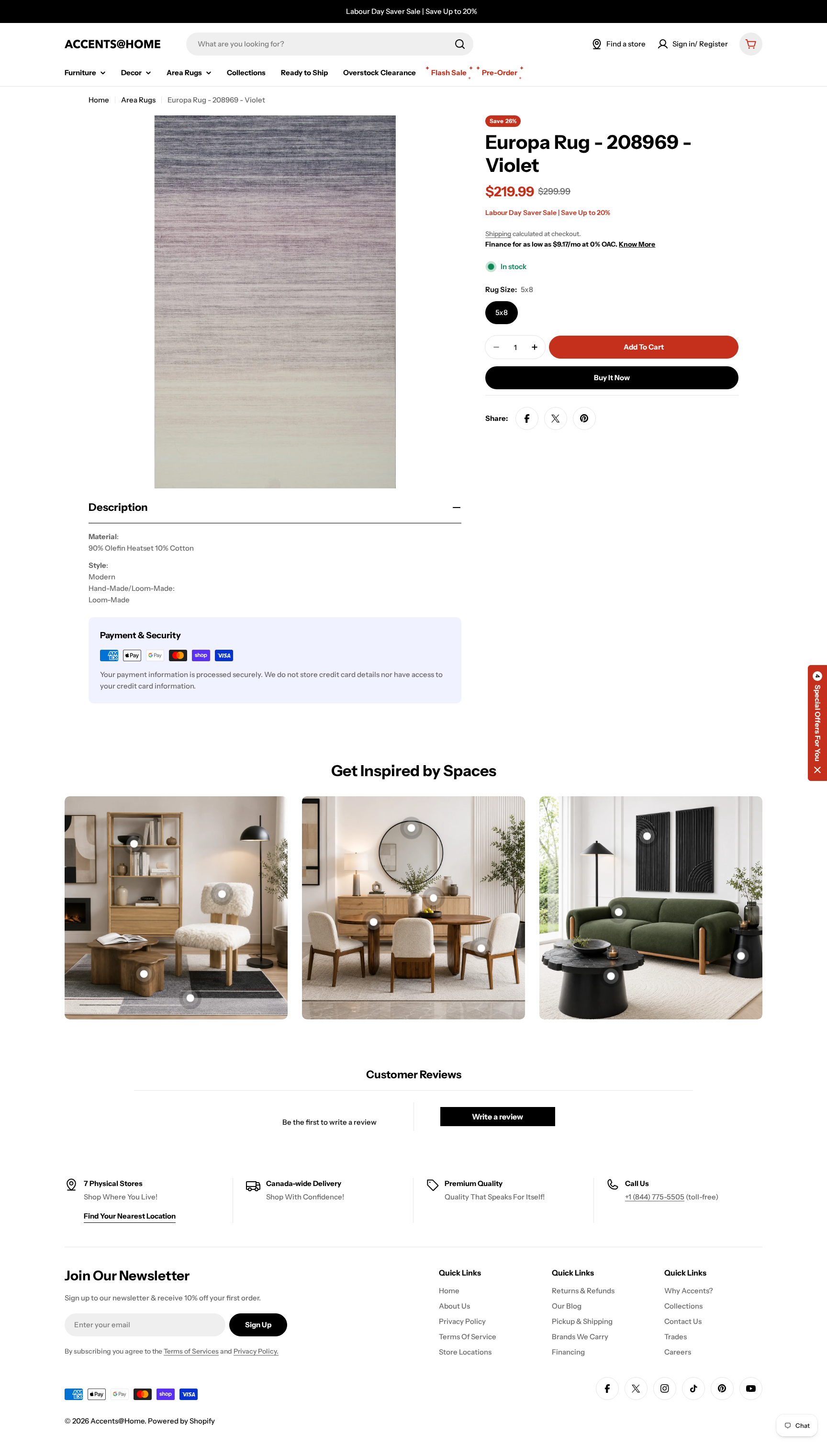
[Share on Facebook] (526, 418)
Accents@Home (117, 1420)
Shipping (498, 233)
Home (99, 99)
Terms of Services (191, 1351)
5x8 (501, 312)
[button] (817, 723)
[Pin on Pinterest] (584, 418)
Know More (637, 244)
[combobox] (329, 44)
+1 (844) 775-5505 (654, 1196)
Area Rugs (138, 99)
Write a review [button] (497, 1116)
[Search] (460, 44)
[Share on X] (555, 418)
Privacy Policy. (256, 1351)
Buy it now (612, 377)
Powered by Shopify (181, 1420)
